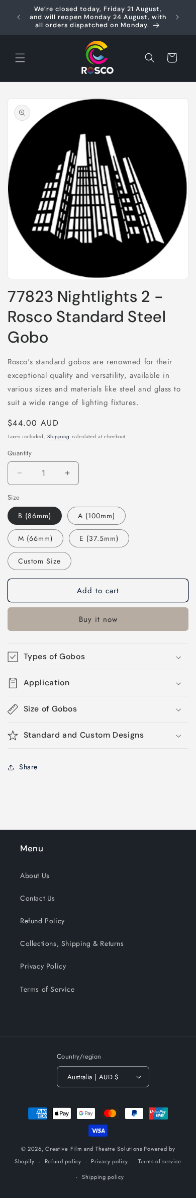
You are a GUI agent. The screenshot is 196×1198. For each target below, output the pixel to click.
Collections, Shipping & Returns (72, 943)
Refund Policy (42, 921)
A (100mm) (96, 516)
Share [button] (28, 767)
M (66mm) (35, 538)
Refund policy (63, 1161)
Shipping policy (103, 1177)
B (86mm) (34, 516)
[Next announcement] (177, 17)
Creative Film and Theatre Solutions (93, 1149)
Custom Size (39, 561)
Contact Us (37, 898)
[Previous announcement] (19, 17)
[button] (20, 58)
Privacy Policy (43, 966)
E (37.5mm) (99, 538)
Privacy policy (109, 1161)
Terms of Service (47, 989)
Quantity (20, 453)
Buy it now (98, 619)
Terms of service (159, 1161)
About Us (35, 875)
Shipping (58, 436)
